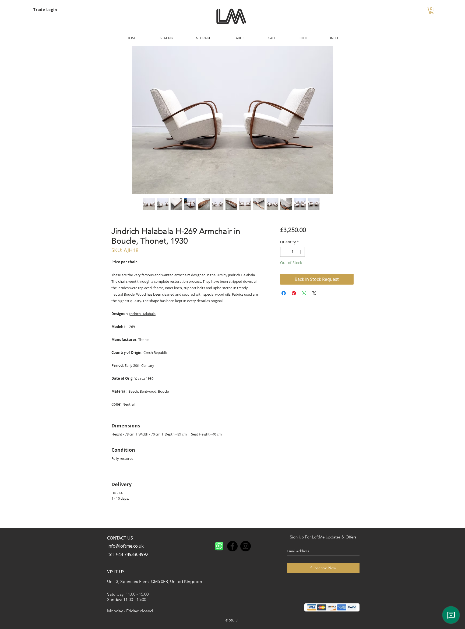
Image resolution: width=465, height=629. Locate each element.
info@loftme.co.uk (125, 546)
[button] (431, 10)
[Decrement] (284, 252)
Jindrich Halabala (142, 313)
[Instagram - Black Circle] (245, 546)
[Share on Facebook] (283, 293)
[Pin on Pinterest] (294, 293)
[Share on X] (314, 293)
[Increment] (300, 252)
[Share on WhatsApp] (304, 293)
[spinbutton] (292, 252)
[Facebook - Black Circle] (232, 546)
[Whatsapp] (219, 546)
